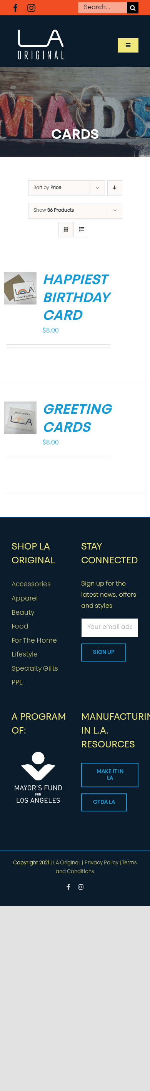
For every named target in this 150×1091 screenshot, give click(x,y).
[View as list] (81, 229)
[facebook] (16, 8)
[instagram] (31, 8)
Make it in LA (110, 775)
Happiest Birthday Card (75, 299)
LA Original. (67, 863)
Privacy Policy (101, 863)
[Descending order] (114, 188)
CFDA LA (104, 802)
